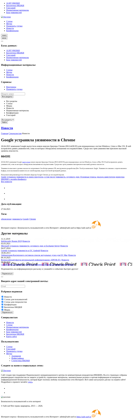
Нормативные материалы (17, 10)
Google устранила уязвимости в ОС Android (20, 250)
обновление (6, 219)
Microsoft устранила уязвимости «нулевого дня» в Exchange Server (30, 246)
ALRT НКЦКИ (13, 3)
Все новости (6, 181)
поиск (4, 35)
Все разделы (7, 97)
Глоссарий (10, 8)
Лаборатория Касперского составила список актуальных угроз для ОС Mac (34, 255)
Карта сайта (11, 336)
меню (4, 38)
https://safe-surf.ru (84, 417)
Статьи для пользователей (15, 299)
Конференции (12, 31)
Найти (4, 122)
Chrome (32, 219)
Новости (10, 28)
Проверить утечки (14, 26)
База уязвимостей (14, 12)
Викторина (11, 87)
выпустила (26, 162)
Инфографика (17, 358)
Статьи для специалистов (15, 302)
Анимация (16, 356)
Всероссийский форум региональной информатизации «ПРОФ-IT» (31, 260)
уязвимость (17, 219)
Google (26, 219)
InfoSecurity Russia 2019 (11, 241)
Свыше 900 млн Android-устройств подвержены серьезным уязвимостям (33, 264)
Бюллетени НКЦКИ (15, 5)
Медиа (9, 24)
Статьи (9, 21)
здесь (30, 382)
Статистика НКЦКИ (20, 360)
